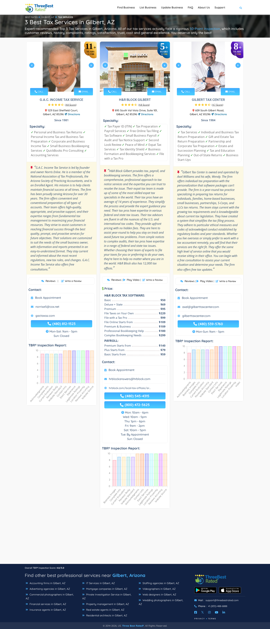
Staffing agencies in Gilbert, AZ (160, 583)
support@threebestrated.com (222, 600)
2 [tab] (62, 83)
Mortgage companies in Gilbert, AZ (106, 588)
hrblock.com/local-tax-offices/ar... (130, 388)
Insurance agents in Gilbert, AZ (47, 609)
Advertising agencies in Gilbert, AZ (49, 588)
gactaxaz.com (45, 315)
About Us (204, 7)
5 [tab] (213, 83)
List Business (148, 7)
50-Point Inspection (205, 29)
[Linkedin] (223, 612)
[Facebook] (195, 612)
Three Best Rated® (133, 625)
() (71, 104)
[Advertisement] (135, 538)
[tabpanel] (61, 67)
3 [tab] (135, 83)
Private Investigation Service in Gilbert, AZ (106, 596)
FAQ (190, 7)
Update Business (172, 7)
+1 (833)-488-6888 (217, 606)
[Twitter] (202, 612)
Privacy (199, 619)
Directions (73, 114)
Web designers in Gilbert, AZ (159, 594)
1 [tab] (59, 83)
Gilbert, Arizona (128, 575)
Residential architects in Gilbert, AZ (106, 615)
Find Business (126, 7)
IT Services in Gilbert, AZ (100, 583)
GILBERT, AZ (47, 17)
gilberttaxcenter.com (196, 316)
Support (220, 7)
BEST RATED (31, 17)
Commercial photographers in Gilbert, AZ (50, 596)
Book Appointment (48, 297)
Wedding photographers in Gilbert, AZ (161, 602)
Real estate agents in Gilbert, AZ (104, 609)
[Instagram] (209, 612)
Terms (212, 619)
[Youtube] (216, 612)
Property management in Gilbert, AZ (107, 604)
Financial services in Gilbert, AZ (47, 604)
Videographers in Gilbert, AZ (159, 588)
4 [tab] (138, 83)
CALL (40, 91)
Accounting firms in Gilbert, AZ (47, 583)
